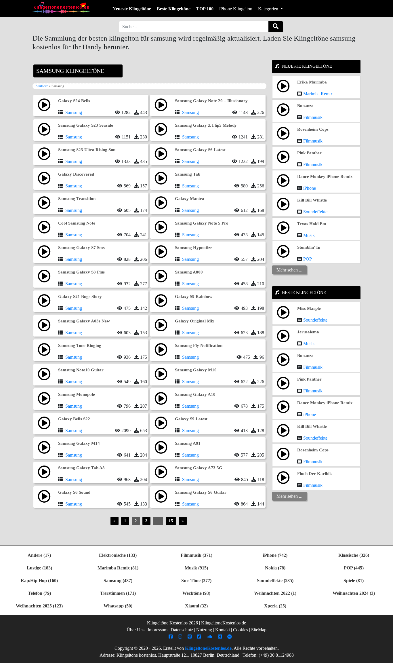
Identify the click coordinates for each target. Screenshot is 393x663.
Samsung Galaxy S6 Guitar (200, 492)
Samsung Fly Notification (198, 345)
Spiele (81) (354, 580)
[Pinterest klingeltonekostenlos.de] (190, 636)
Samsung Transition (77, 198)
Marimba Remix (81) (118, 567)
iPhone (309, 188)
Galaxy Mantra (189, 198)
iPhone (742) (275, 555)
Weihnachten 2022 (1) (275, 593)
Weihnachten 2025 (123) (39, 605)
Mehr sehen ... (289, 269)
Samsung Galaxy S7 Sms (81, 247)
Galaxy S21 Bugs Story (80, 296)
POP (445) (354, 567)
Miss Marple (309, 308)
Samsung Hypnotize (193, 247)
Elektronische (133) (118, 555)
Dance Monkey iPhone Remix (325, 176)
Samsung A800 (189, 272)
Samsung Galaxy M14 (79, 443)
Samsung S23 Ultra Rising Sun (86, 149)
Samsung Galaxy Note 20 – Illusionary (211, 100)
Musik (309, 235)
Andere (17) (39, 555)
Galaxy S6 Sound (74, 492)
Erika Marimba (312, 82)
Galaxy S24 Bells (74, 100)
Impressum (157, 629)
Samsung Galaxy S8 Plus (81, 272)
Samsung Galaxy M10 (196, 370)
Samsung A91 (188, 443)
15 (171, 520)
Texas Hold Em (311, 223)
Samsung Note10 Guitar (81, 370)
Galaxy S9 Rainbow (193, 296)
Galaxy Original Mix (194, 321)
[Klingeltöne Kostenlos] (61, 7)
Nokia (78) (275, 567)
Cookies (240, 629)
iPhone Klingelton (235, 8)
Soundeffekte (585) (275, 580)
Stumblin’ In (308, 247)
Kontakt (222, 629)
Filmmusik (313, 117)
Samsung (73, 112)
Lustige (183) (39, 567)
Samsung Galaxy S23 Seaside (85, 125)
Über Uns (135, 629)
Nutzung (204, 629)
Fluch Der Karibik (314, 473)
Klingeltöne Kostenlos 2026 (172, 622)
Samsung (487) (118, 580)
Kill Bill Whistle (312, 200)
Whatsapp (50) (118, 605)
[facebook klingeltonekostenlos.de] (171, 636)
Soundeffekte (315, 211)
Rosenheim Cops (313, 129)
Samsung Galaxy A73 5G (198, 468)
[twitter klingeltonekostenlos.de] (200, 636)
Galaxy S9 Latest (191, 419)
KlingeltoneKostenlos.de (208, 648)
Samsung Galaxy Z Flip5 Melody (206, 125)
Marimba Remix (318, 93)
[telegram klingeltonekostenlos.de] (230, 636)
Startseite (42, 86)
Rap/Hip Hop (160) (39, 580)
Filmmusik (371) (196, 555)
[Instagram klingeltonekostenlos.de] (181, 636)
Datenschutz (182, 629)
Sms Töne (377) (196, 580)
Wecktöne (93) (196, 593)
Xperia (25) (275, 605)
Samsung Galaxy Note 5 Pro (201, 223)
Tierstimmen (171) (118, 593)
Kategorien (268, 8)
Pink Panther (309, 153)
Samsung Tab (187, 174)
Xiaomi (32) (196, 605)
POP (307, 259)
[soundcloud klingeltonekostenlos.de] (210, 636)
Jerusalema (308, 332)
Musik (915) (196, 567)
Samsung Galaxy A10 (195, 394)
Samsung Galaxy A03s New (84, 321)
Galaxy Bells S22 (74, 419)
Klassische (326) (353, 555)
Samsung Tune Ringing (79, 345)
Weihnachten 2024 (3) (354, 593)
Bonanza (305, 105)
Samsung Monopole (76, 394)
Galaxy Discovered (76, 174)
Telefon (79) (39, 593)
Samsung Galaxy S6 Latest (200, 149)
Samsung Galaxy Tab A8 (81, 468)
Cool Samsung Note (76, 223)
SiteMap (258, 629)
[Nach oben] (385, 656)
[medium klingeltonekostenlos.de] (220, 636)
